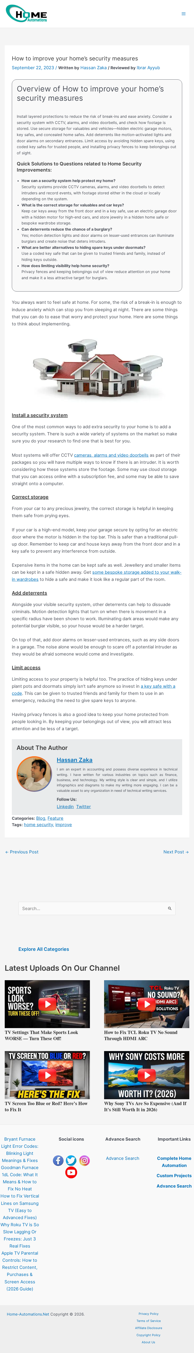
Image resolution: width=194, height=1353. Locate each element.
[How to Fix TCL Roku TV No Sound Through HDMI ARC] (146, 1003)
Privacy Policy (149, 1314)
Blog (40, 818)
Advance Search (122, 1158)
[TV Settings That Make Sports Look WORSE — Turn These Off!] (47, 1003)
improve (63, 824)
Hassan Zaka (93, 67)
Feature (55, 818)
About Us (148, 1342)
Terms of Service (149, 1321)
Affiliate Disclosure (148, 1328)
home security (38, 824)
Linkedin (65, 806)
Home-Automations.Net (28, 1314)
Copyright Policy (148, 1335)
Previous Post (22, 851)
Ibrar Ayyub (148, 67)
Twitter (83, 806)
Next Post (176, 851)
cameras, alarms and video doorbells (111, 455)
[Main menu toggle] (183, 13)
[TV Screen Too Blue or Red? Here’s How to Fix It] (47, 1074)
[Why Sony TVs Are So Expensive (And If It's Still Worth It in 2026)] (146, 1074)
